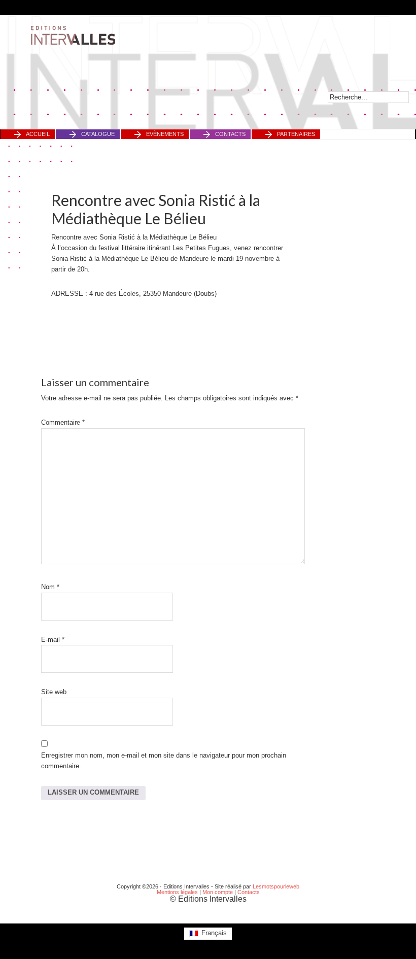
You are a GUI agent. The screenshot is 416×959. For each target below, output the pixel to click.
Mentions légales (177, 892)
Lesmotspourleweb (276, 886)
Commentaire (63, 422)
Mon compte (217, 892)
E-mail (52, 639)
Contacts (248, 892)
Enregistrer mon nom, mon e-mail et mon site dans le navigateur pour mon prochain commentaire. (163, 760)
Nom (50, 587)
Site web (53, 692)
